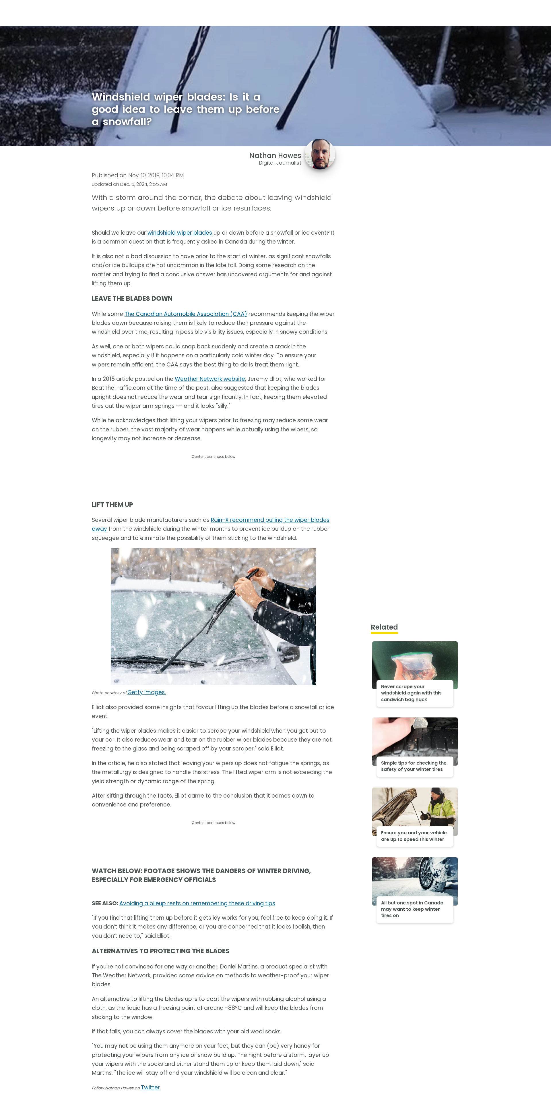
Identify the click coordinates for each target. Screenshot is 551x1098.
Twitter (150, 1087)
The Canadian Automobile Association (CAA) (186, 314)
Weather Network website (210, 379)
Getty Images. (146, 692)
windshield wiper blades (180, 233)
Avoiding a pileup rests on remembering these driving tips (197, 903)
